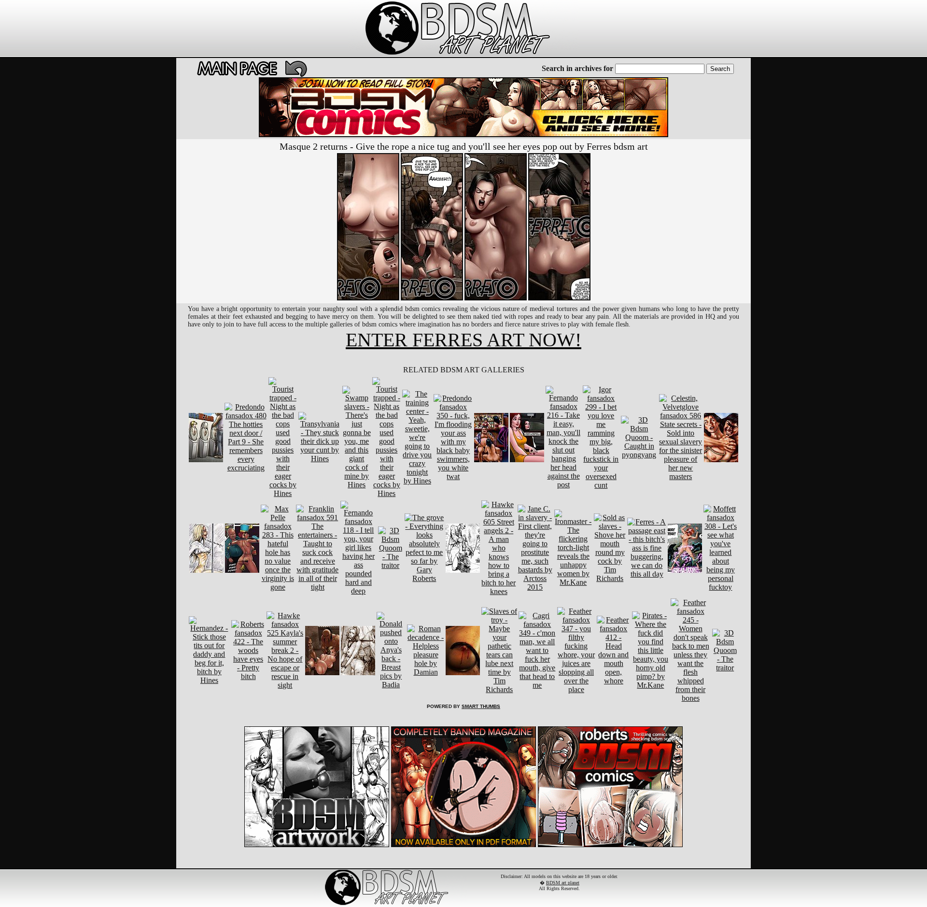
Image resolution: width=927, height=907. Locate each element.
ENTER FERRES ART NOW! (463, 340)
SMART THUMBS (481, 706)
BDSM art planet (562, 882)
